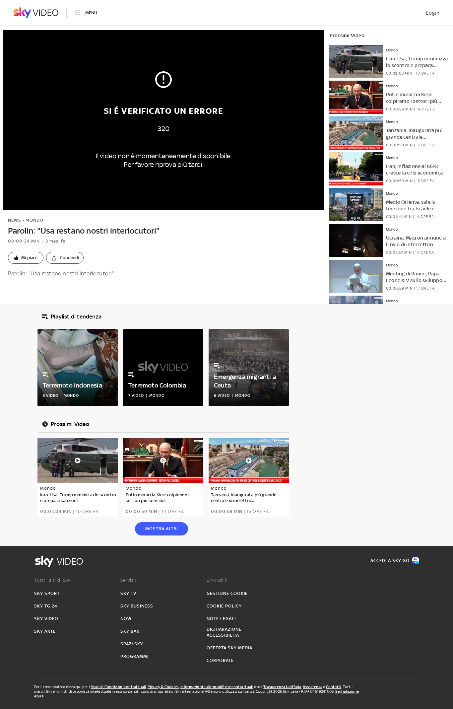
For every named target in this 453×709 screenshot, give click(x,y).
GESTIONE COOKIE (227, 593)
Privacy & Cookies (163, 686)
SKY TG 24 (45, 605)
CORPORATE (220, 660)
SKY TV (128, 593)
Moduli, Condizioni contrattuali (118, 686)
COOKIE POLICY (224, 605)
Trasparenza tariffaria (282, 686)
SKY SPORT (47, 593)
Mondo (34, 220)
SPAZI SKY (131, 643)
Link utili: (217, 580)
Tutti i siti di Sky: (53, 580)
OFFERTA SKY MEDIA (229, 647)
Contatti (334, 686)
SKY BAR (130, 631)
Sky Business (136, 605)
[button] (25, 258)
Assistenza (312, 686)
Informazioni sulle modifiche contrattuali (216, 686)
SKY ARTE (45, 631)
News (14, 220)
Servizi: (128, 580)
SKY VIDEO (46, 618)
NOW (126, 618)
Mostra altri (161, 528)
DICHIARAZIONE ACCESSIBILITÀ (224, 632)
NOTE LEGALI (221, 618)
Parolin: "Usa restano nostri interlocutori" (61, 273)
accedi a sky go (390, 560)
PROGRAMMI (134, 656)
